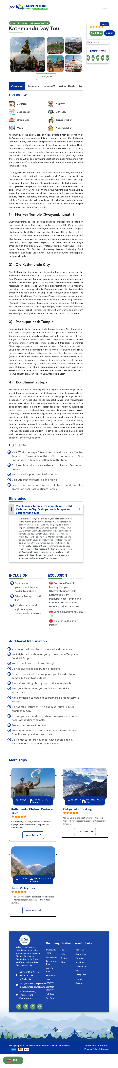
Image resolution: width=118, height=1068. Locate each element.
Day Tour (50, 998)
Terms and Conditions (96, 1045)
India (63, 954)
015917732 (25, 978)
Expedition (51, 975)
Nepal (63, 949)
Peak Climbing (50, 981)
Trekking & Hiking (51, 951)
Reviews (79, 983)
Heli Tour (50, 994)
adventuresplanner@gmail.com (36, 986)
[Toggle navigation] (105, 7)
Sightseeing (51, 957)
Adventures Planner (39, 1045)
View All (45, 76)
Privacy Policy (91, 1049)
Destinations (81, 966)
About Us (80, 949)
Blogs (78, 970)
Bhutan (64, 958)
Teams (79, 979)
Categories (81, 974)
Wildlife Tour (49, 970)
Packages (22, 23)
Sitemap (104, 1049)
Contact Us (81, 954)
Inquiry (109, 32)
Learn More (32, 835)
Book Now (96, 33)
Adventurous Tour (51, 962)
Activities (80, 962)
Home (12, 23)
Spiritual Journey (50, 988)
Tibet (63, 962)
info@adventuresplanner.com (35, 983)
